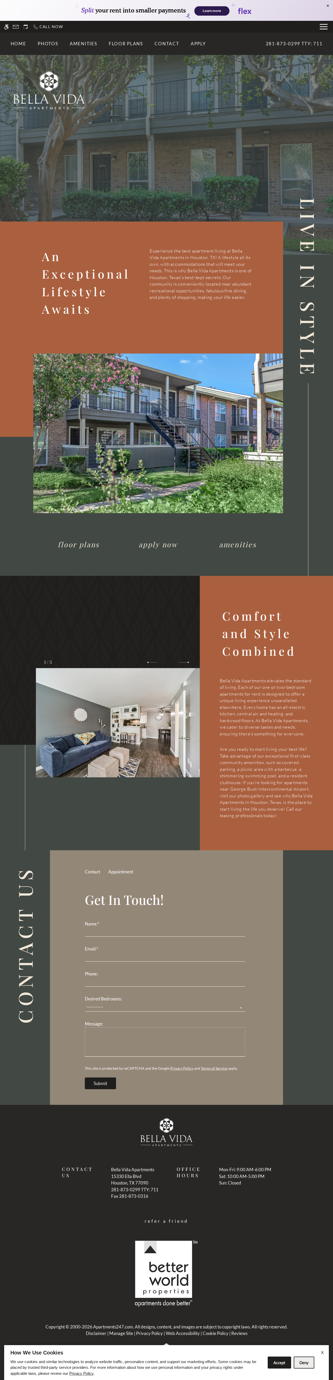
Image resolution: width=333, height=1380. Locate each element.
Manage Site (121, 1333)
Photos (48, 43)
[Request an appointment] (26, 26)
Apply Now (158, 544)
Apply (198, 43)
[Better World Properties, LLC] (166, 1273)
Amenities (83, 43)
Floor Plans (126, 43)
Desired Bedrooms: (103, 998)
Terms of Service (214, 1068)
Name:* (92, 924)
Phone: (91, 973)
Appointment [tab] (120, 871)
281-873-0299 (294, 43)
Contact (167, 43)
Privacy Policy (181, 1068)
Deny (304, 1362)
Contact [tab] (92, 871)
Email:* (91, 948)
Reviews (239, 1333)
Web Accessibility (183, 1333)
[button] (152, 662)
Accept (279, 1362)
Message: (94, 1023)
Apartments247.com (113, 1326)
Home (18, 43)
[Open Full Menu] (323, 26)
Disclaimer (96, 1333)
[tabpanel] (166, 988)
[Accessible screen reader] (6, 26)
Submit (100, 1083)
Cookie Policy (215, 1333)
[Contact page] (16, 26)
